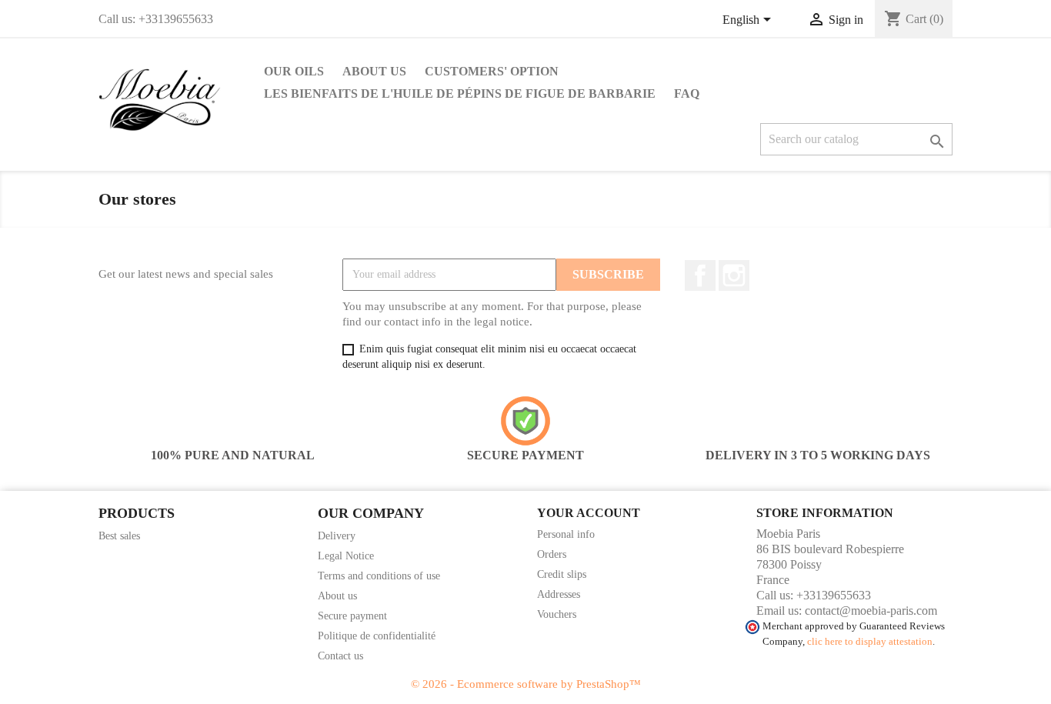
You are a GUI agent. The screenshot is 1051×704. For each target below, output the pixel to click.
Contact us (340, 656)
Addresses (558, 594)
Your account (588, 512)
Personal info (566, 534)
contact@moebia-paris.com (871, 610)
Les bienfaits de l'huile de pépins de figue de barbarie (460, 93)
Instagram (734, 275)
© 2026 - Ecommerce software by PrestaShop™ (526, 684)
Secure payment (352, 616)
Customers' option (492, 71)
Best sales (119, 536)
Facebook (700, 275)
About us (374, 71)
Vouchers (556, 614)
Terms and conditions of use (379, 576)
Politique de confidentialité (376, 636)
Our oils (294, 71)
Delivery (336, 536)
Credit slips (561, 574)
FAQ (686, 93)
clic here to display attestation (870, 641)
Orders (551, 554)
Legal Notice (346, 556)
